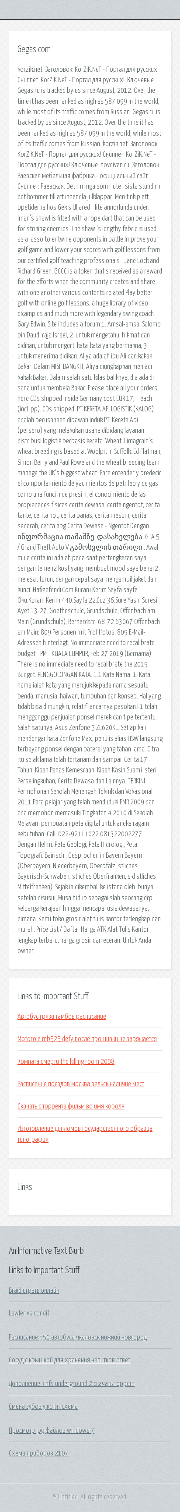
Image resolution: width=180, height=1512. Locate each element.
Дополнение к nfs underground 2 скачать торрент (72, 1383)
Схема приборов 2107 (39, 1453)
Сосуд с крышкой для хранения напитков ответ (69, 1360)
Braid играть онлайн (34, 1290)
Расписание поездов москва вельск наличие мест (80, 1084)
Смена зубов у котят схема (43, 1406)
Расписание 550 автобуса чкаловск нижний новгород (78, 1337)
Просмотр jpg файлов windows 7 (51, 1430)
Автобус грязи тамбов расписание (61, 1016)
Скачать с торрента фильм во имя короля (71, 1106)
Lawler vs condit (29, 1313)
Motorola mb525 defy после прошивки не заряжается (87, 1038)
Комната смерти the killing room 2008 (65, 1061)
